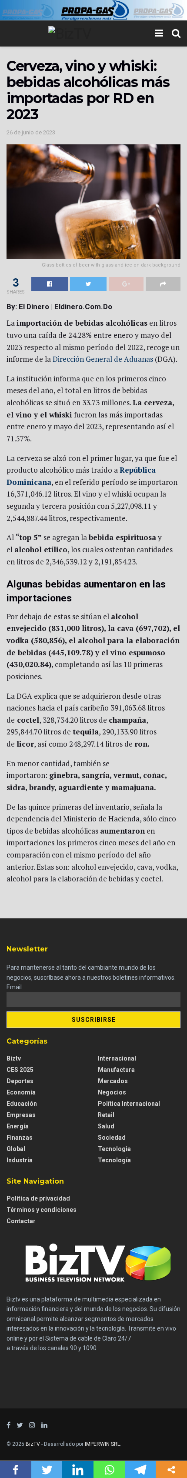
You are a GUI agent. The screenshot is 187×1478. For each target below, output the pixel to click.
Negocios (112, 1092)
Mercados (113, 1081)
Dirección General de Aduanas (103, 359)
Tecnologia (114, 1148)
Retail (106, 1114)
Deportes (20, 1081)
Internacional (117, 1058)
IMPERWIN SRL (102, 1444)
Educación (22, 1103)
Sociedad (112, 1137)
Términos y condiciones (42, 1209)
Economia (21, 1092)
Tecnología (114, 1160)
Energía (18, 1126)
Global (16, 1148)
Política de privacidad (38, 1198)
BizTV (33, 1444)
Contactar (21, 1221)
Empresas (21, 1114)
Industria (20, 1160)
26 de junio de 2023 (31, 132)
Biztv (14, 1058)
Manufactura (116, 1069)
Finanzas (20, 1137)
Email (14, 987)
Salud (106, 1126)
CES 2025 (20, 1069)
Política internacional (129, 1103)
